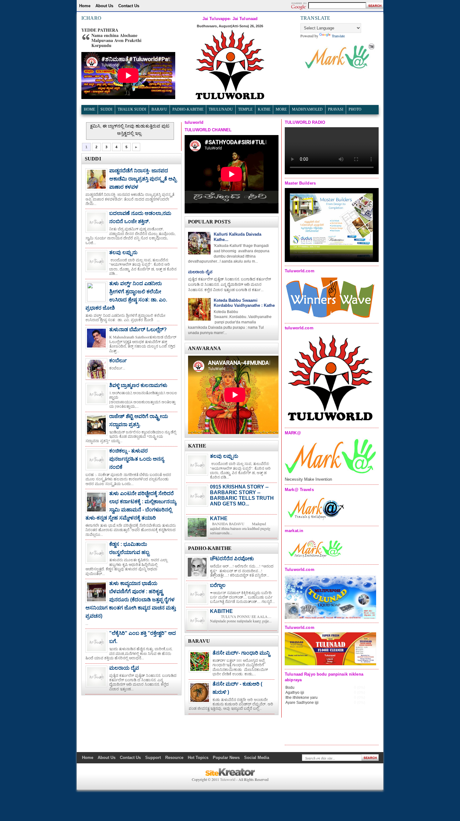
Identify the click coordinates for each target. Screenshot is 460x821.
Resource (174, 757)
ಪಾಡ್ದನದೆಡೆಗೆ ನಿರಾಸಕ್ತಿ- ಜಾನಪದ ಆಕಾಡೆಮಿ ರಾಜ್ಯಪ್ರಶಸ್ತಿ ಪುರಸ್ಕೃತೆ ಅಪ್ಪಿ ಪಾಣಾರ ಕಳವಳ (142, 179)
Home (84, 5)
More (281, 109)
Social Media (256, 757)
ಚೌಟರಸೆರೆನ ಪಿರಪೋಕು (232, 558)
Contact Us (128, 5)
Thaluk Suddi (132, 109)
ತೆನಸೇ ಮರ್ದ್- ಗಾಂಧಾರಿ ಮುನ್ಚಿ (241, 653)
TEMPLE (245, 109)
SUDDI (106, 109)
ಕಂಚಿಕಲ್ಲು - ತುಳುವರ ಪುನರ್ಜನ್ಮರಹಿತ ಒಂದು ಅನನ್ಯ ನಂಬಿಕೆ (136, 459)
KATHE (218, 518)
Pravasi (335, 109)
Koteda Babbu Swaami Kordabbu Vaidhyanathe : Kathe (244, 303)
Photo (355, 109)
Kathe (264, 109)
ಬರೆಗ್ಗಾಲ (218, 585)
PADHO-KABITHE (187, 109)
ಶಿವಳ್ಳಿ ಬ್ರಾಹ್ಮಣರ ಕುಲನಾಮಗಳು (138, 385)
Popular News (226, 757)
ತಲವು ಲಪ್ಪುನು (123, 252)
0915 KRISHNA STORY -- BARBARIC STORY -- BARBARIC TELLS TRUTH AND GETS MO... (242, 495)
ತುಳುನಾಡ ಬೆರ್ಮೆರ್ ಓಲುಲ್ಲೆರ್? (138, 329)
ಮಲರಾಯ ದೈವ (124, 668)
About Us (104, 5)
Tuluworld (227, 779)
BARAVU (159, 109)
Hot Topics (198, 757)
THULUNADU (221, 109)
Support (153, 757)
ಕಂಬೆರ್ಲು (118, 360)
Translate (338, 35)
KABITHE (221, 611)
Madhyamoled (307, 109)
